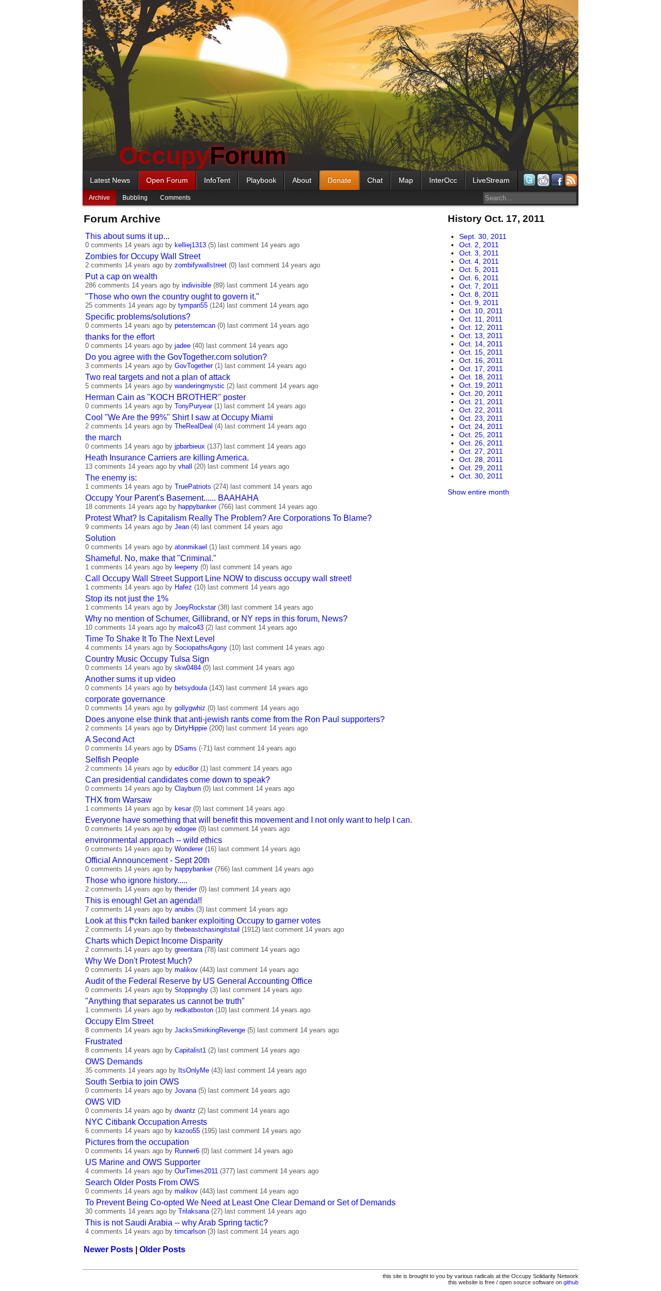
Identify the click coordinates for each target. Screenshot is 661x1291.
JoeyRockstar (195, 607)
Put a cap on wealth (121, 276)
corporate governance (125, 699)
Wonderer (189, 849)
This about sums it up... (127, 236)
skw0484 (188, 668)
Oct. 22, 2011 (481, 410)
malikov (186, 970)
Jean (182, 527)
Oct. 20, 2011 (481, 393)
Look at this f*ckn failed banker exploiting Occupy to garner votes (203, 920)
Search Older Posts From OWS (142, 1182)
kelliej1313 (190, 245)
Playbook (261, 180)
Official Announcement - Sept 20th (147, 860)
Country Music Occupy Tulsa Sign (147, 659)
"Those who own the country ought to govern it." (172, 296)
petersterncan (195, 325)
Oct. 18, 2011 (481, 377)
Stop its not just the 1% (126, 598)
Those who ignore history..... (136, 880)
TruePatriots (193, 486)
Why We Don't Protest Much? (138, 961)
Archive (99, 197)
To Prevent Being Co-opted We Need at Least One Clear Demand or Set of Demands (240, 1202)
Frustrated (103, 1041)
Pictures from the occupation (137, 1142)
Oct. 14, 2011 (481, 344)
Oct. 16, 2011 (481, 360)
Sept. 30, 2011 (483, 236)
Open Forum (167, 180)
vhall (185, 466)
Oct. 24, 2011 (481, 426)
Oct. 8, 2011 (479, 294)
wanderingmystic (200, 386)
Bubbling (135, 197)
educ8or (186, 768)
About (301, 180)
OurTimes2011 (196, 1171)
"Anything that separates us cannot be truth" (165, 1001)
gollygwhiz (190, 708)
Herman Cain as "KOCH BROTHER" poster (165, 397)
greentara (188, 949)
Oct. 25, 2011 (481, 435)
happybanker (197, 507)
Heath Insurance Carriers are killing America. (167, 457)
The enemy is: (111, 477)
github (570, 1282)
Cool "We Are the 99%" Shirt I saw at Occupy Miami (179, 417)
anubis (184, 909)
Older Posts (162, 1249)
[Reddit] (542, 180)
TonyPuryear (193, 406)
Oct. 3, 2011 (479, 253)
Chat (375, 180)
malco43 (190, 627)
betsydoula (191, 688)
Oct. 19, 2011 (481, 385)
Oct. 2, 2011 (479, 245)
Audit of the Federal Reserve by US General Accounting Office (198, 981)
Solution (100, 538)
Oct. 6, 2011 (479, 278)
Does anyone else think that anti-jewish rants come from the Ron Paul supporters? (235, 719)
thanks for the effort (119, 336)
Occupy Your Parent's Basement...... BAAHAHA (172, 497)
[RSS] (570, 180)
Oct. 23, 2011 (481, 418)
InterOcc (443, 180)
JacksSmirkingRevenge (210, 1030)
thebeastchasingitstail (207, 929)
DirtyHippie (191, 728)
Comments (175, 197)
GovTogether (194, 366)
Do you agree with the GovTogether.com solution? (176, 357)
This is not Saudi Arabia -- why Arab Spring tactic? (176, 1222)
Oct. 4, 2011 (479, 261)
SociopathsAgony (201, 647)
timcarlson (190, 1231)
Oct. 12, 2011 (481, 327)
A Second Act (109, 739)
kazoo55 (187, 1131)
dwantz (185, 1110)
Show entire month (478, 492)
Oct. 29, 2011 (481, 468)
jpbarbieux (190, 446)
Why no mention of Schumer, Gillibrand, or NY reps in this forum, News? (216, 618)
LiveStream (491, 180)
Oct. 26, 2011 (481, 443)
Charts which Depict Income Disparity (154, 940)
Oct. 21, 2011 (481, 401)
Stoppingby (191, 990)
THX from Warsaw (118, 799)
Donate (339, 180)
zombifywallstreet (201, 265)
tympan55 (193, 305)
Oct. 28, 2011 (481, 459)
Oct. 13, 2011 (481, 335)
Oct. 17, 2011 (481, 368)
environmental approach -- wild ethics (153, 840)
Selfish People (112, 759)
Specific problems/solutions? (138, 316)
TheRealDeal (194, 426)
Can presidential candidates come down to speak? (177, 779)
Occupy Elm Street (119, 1021)
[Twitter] (529, 180)
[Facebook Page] (556, 180)
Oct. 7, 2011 (479, 286)
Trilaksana (193, 1211)
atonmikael (191, 547)
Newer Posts (108, 1249)
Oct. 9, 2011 (479, 302)
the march (103, 437)
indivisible (196, 285)
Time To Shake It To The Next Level (150, 638)
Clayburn (188, 788)
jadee (183, 345)
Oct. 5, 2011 (479, 269)
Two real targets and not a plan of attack (157, 377)
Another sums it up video (130, 679)
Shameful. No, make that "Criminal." (150, 558)
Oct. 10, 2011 (481, 311)
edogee (185, 829)
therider (186, 889)
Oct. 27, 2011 (481, 451)
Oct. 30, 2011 (481, 476)
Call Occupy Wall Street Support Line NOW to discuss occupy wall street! (218, 578)
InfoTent (217, 180)
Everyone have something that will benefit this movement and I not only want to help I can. (248, 820)
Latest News (110, 180)
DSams (186, 748)
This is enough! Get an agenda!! (143, 900)
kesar (183, 808)
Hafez (183, 587)
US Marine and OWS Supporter (142, 1162)
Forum (203, 155)
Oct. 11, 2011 (480, 319)
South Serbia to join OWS (132, 1081)
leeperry (186, 567)
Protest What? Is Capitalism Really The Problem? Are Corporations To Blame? (228, 518)
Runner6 (187, 1151)
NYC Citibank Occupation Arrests (146, 1122)
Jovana (185, 1090)
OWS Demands (114, 1061)
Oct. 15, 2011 (481, 352)
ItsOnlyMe (193, 1070)
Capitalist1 (190, 1050)
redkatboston (194, 1010)
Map (406, 180)
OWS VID (103, 1101)
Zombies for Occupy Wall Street (142, 256)
